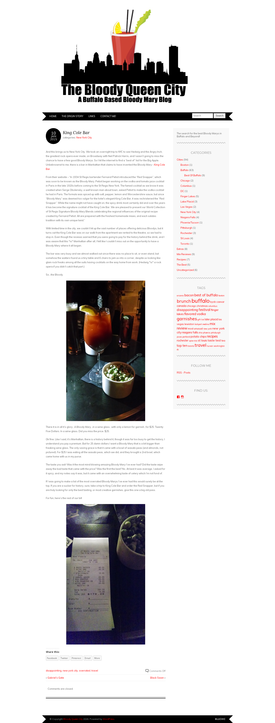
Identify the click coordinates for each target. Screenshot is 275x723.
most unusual (195, 328)
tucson (210, 346)
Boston (185, 164)
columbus (212, 306)
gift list (201, 319)
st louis (202, 340)
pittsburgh (216, 332)
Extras (180, 248)
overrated (84, 670)
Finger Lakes (188, 196)
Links (91, 116)
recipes (212, 336)
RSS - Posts (183, 372)
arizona (180, 295)
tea (223, 340)
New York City (84, 137)
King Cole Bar (76, 132)
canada (181, 306)
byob (213, 301)
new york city (70, 670)
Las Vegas (186, 206)
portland (186, 336)
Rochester (186, 233)
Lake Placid (187, 201)
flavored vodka (195, 314)
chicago (191, 305)
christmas (202, 305)
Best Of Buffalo (192, 175)
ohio (200, 332)
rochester (182, 340)
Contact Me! (108, 116)
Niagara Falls (188, 217)
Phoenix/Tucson (190, 222)
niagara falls (190, 332)
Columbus (186, 185)
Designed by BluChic (220, 719)
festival (204, 310)
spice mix (193, 340)
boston (221, 295)
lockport (198, 324)
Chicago (185, 180)
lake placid (211, 319)
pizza (179, 336)
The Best (182, 264)
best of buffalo (206, 295)
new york (207, 328)
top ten (182, 345)
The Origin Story (72, 116)
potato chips (198, 336)
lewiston (189, 324)
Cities (180, 159)
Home (52, 116)
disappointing (54, 670)
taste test (214, 340)
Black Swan (157, 677)
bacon (189, 295)
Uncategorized (185, 269)
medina (205, 324)
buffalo (201, 300)
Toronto (185, 243)
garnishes (187, 318)
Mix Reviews (184, 254)
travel (94, 670)
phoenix (206, 332)
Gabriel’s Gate (56, 677)
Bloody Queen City (73, 719)
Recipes (181, 259)
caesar (220, 301)
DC (182, 191)
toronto (191, 346)
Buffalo (185, 170)
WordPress (108, 719)
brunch (184, 301)
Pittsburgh (186, 227)
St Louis (185, 238)
